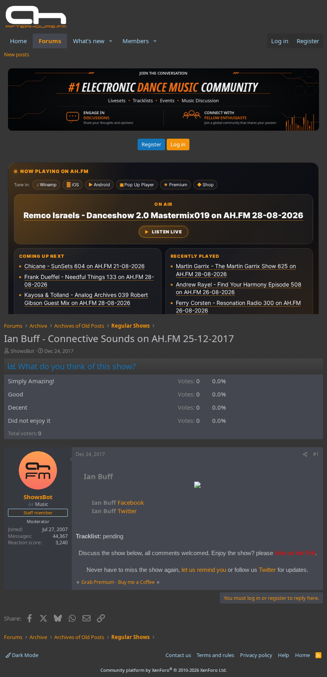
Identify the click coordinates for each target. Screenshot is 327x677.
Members (135, 41)
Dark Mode (24, 655)
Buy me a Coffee (136, 582)
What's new (88, 41)
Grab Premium (98, 582)
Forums (50, 41)
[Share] (305, 454)
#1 (316, 454)
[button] (110, 41)
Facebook (118, 502)
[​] (197, 486)
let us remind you (203, 569)
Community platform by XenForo (163, 670)
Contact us (178, 655)
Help (283, 655)
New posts (16, 54)
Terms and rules (215, 655)
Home (18, 41)
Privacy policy (256, 655)
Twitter (114, 511)
